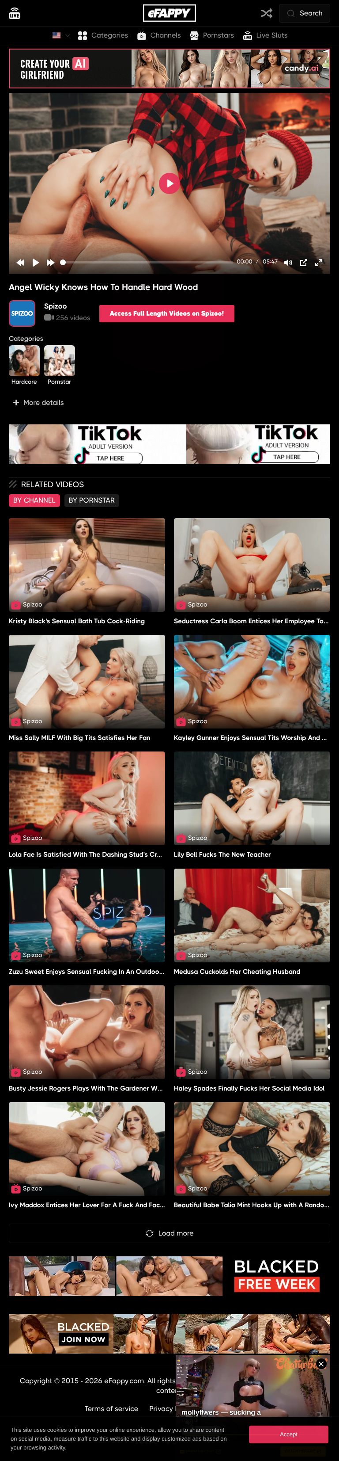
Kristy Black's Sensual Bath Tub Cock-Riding (77, 621)
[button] (169, 402)
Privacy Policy (172, 1408)
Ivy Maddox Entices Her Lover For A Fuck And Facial (88, 1205)
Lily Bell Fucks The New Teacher (222, 855)
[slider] (147, 262)
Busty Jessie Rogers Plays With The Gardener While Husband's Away (115, 1088)
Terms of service (112, 1408)
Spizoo (55, 306)
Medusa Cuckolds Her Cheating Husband (237, 972)
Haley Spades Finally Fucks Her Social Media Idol (249, 1088)
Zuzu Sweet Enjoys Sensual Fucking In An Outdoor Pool (93, 972)
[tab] (34, 500)
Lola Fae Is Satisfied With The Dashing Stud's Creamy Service (104, 855)
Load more (176, 1233)
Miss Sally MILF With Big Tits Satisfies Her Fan (80, 738)
